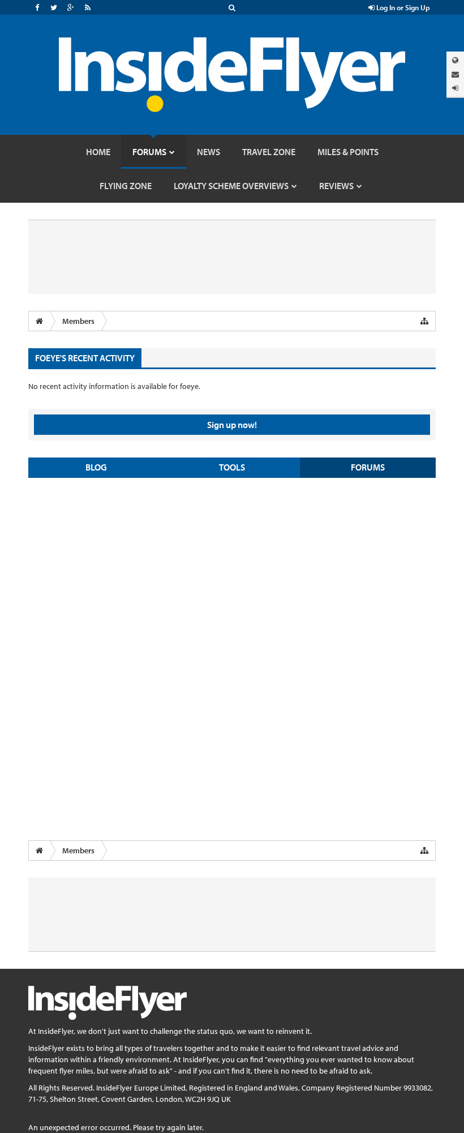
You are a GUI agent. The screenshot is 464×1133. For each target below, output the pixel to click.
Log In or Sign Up (402, 7)
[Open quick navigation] (424, 321)
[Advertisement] (232, 568)
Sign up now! (232, 424)
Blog (96, 467)
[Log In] (455, 88)
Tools (232, 467)
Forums (368, 467)
